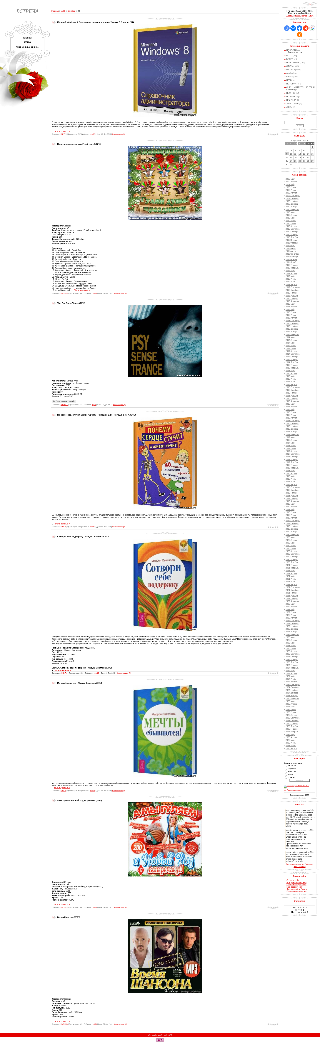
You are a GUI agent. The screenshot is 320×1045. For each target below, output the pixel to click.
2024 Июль (291, 679)
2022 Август (291, 618)
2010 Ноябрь (292, 234)
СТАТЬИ (290, 66)
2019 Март (290, 504)
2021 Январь (292, 565)
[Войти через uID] (287, 28)
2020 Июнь (291, 545)
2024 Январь (292, 665)
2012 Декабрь (292, 295)
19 (300, 157)
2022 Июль (291, 615)
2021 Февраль (292, 568)
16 (287, 157)
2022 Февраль (292, 601)
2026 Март (290, 734)
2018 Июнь (291, 479)
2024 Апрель (291, 673)
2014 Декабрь (292, 362)
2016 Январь (292, 398)
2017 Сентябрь (293, 454)
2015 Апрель (291, 373)
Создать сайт (292, 880)
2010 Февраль (292, 209)
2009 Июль (291, 190)
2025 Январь (292, 695)
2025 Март (290, 701)
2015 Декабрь (292, 395)
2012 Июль (291, 282)
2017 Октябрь (292, 457)
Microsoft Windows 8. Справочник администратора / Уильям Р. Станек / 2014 (95, 22)
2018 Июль (291, 482)
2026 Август (291, 748)
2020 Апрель (291, 540)
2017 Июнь (291, 445)
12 (300, 154)
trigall (94, 405)
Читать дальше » (62, 131)
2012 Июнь (291, 279)
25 (295, 161)
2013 (63, 11)
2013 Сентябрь (293, 320)
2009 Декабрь (292, 204)
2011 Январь (291, 240)
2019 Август (291, 518)
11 (295, 154)
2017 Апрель (291, 440)
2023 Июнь (291, 645)
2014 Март (290, 337)
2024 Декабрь (292, 693)
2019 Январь (292, 498)
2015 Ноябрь (292, 393)
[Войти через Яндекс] (306, 28)
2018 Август (291, 484)
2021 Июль (291, 582)
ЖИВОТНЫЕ (292, 103)
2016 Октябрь (292, 423)
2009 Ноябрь (292, 201)
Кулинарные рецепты (296, 891)
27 (304, 161)
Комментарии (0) (118, 134)
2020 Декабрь (292, 562)
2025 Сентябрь (293, 718)
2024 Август (291, 682)
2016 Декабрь (292, 429)
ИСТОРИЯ (291, 84)
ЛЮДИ (289, 107)
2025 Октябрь (292, 720)
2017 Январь (292, 432)
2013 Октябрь (292, 323)
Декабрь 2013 (299, 140)
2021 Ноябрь (292, 593)
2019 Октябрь (292, 523)
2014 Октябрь (292, 357)
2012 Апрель (291, 273)
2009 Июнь (291, 187)
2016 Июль (291, 415)
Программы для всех (296, 885)
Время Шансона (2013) (68, 917)
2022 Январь (292, 598)
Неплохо (292, 771)
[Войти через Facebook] (299, 28)
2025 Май (290, 707)
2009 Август (291, 193)
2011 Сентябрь (292, 254)
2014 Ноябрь (292, 359)
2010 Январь (292, 207)
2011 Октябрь (292, 257)
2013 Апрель (291, 307)
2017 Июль (291, 448)
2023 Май (290, 643)
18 (295, 157)
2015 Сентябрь (293, 387)
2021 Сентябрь (293, 587)
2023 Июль (291, 648)
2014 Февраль (292, 334)
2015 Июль (291, 382)
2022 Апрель (291, 607)
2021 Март (290, 570)
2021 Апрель (291, 573)
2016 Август (291, 418)
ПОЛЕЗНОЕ (292, 96)
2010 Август (291, 226)
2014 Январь (292, 332)
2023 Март (290, 637)
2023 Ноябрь (292, 659)
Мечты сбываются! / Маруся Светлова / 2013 (79, 683)
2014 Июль (291, 348)
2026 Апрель (291, 737)
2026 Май (290, 740)
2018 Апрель (291, 473)
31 (291, 164)
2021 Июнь (291, 579)
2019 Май (290, 509)
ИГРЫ (289, 80)
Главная (55, 11)
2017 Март (290, 437)
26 (300, 161)
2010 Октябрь (292, 232)
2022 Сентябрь (293, 620)
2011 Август (291, 251)
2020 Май (290, 543)
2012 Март (290, 270)
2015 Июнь (291, 379)
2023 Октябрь (292, 657)
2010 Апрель (291, 215)
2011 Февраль (292, 243)
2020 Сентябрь (293, 554)
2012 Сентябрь (293, 287)
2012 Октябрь (292, 290)
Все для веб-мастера (296, 882)
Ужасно (291, 777)
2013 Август (291, 318)
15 (312, 154)
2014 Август (291, 351)
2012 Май (290, 276)
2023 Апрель (291, 640)
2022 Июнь (291, 612)
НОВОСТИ (291, 50)
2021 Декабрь (292, 595)
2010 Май (290, 218)
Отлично (292, 765)
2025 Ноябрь (292, 723)
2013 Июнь (291, 312)
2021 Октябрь (292, 590)
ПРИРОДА (291, 100)
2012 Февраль (292, 268)
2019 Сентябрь (293, 520)
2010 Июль (291, 223)
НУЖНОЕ (290, 93)
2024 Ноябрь (292, 690)
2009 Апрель (291, 182)
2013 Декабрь (292, 329)
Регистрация (301, 15)
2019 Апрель (291, 507)
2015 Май (290, 376)
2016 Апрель (291, 407)
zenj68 (92, 134)
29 (312, 161)
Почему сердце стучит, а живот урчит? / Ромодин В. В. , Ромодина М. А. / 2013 (96, 415)
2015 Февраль (292, 368)
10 (291, 154)
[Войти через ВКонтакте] (293, 28)
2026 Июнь (291, 743)
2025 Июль (291, 712)
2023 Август (291, 651)
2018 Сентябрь (293, 487)
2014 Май (290, 343)
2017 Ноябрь (292, 459)
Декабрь (71, 11)
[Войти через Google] (312, 28)
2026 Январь (292, 729)
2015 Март (290, 370)
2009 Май (290, 184)
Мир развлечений (294, 887)
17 (291, 157)
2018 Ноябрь (292, 493)
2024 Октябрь (292, 687)
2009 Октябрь (292, 198)
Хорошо (292, 768)
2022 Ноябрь (292, 626)
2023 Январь (292, 632)
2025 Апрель (291, 704)
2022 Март (290, 604)
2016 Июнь (291, 412)
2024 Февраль (292, 668)
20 (304, 157)
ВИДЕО (289, 59)
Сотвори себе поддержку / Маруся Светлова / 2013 (83, 537)
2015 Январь (292, 365)
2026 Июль (291, 745)
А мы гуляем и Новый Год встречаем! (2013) (79, 800)
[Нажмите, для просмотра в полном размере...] (165, 116)
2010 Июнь (291, 220)
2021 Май (290, 576)
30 (287, 164)
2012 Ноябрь (292, 293)
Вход (311, 15)
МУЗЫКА (64, 293)
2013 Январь (292, 298)
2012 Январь (292, 265)
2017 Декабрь (292, 462)
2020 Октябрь (292, 557)
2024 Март (290, 670)
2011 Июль (291, 248)
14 (308, 154)
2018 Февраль (292, 468)
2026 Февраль (292, 732)
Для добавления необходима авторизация (299, 865)
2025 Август (291, 715)
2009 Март (290, 179)
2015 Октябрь (292, 390)
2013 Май (290, 309)
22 (312, 157)
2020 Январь (292, 532)
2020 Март (290, 537)
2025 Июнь (291, 709)
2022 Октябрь (292, 623)
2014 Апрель (291, 340)
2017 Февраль (292, 434)
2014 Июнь (291, 345)
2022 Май (290, 609)
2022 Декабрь (292, 629)
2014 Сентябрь (293, 354)
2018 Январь (292, 465)
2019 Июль (291, 515)
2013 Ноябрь (292, 326)
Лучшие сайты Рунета (296, 889)
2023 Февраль (292, 634)
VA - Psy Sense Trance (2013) (71, 303)
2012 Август (291, 284)
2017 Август (291, 451)
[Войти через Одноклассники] (299, 34)
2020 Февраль (292, 534)
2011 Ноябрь (291, 259)
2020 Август (291, 551)
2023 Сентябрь (293, 654)
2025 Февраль (292, 698)
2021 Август (291, 584)
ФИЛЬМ (290, 73)
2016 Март (290, 404)
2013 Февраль (292, 301)
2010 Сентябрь (293, 229)
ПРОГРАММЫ (292, 62)
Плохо (291, 774)
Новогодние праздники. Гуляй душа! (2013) (79, 144)
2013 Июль (291, 315)
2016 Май (290, 409)
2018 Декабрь (292, 495)
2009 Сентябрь (293, 195)
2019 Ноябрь (292, 526)
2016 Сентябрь (293, 420)
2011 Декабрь (292, 262)
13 (304, 154)
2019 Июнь (291, 512)
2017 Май (290, 443)
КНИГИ (63, 134)
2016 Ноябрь (292, 426)
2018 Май (290, 476)
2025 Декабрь (292, 726)
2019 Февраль (292, 501)
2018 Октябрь (292, 490)
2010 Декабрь (292, 237)
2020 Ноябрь (292, 559)
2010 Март (290, 212)
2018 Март (290, 470)
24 (291, 161)
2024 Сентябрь (293, 684)
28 (308, 161)
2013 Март (290, 304)
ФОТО (289, 55)
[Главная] (310, 5)
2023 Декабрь (292, 662)
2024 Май (290, 676)
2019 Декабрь (292, 529)
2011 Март (290, 245)
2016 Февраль (292, 401)
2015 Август (291, 384)
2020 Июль (291, 548)
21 (308, 157)
